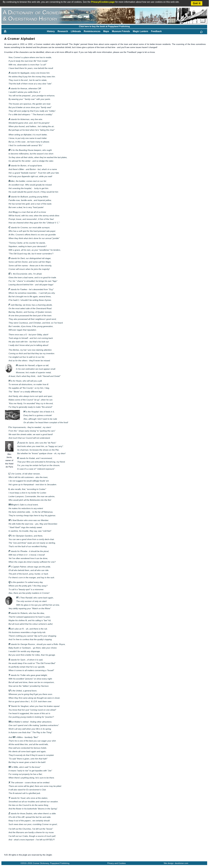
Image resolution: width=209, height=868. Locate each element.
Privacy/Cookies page (103, 2)
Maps (106, 31)
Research (63, 31)
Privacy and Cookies (116, 863)
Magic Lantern (140, 31)
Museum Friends (121, 31)
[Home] (5, 31)
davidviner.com (181, 863)
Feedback (156, 31)
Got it (196, 3)
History (51, 31)
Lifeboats (76, 31)
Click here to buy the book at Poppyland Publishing (104, 26)
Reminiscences (92, 31)
